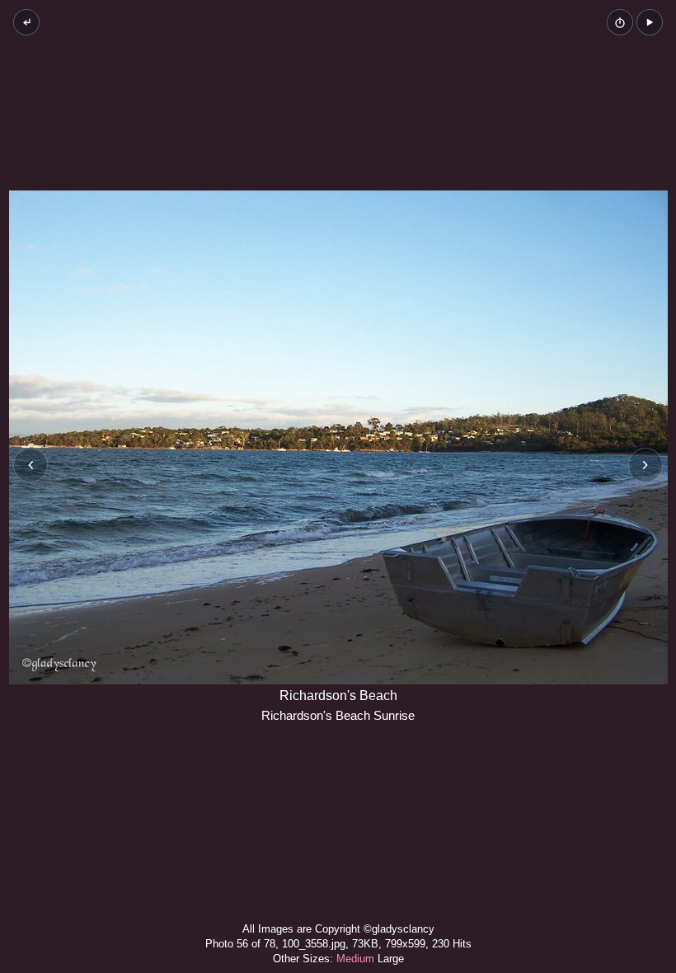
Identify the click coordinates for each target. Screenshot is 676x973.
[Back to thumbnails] (26, 22)
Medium (355, 958)
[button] (649, 22)
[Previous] (30, 465)
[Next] (645, 465)
